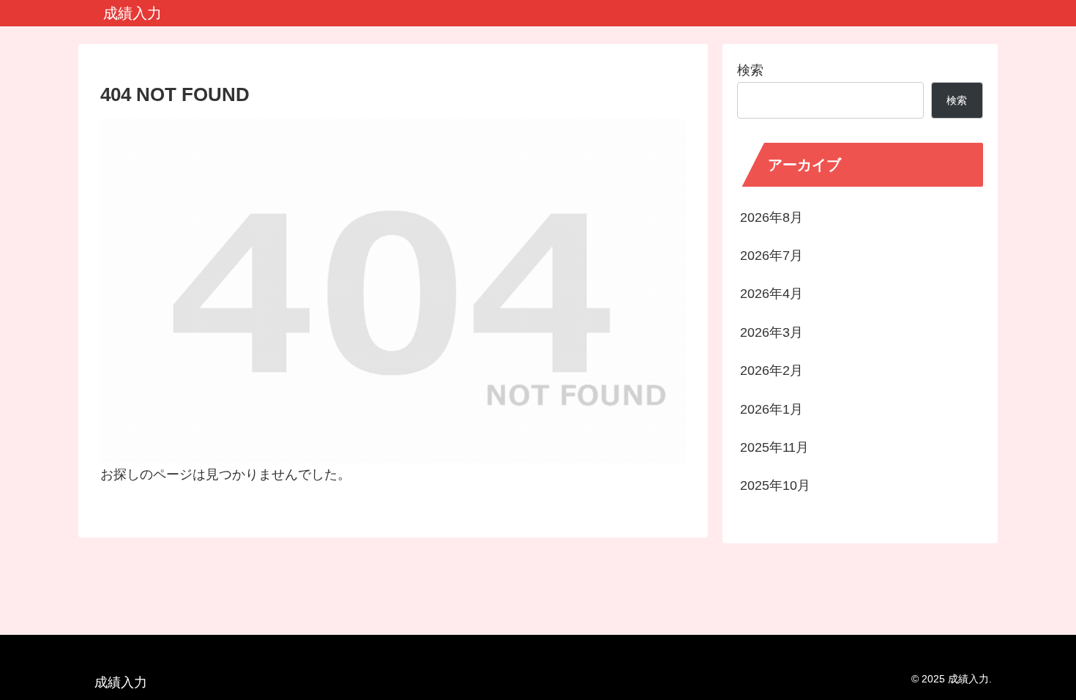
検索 (750, 70)
